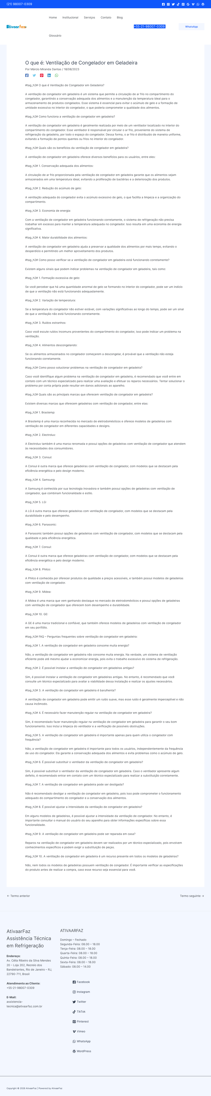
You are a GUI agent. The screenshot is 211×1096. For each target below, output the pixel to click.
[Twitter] (173, 4)
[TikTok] (178, 4)
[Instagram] (168, 4)
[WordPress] (202, 4)
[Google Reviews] (188, 4)
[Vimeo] (193, 4)
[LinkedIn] (49, 75)
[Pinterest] (183, 4)
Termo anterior (18, 896)
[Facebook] (163, 4)
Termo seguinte (192, 896)
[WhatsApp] (197, 4)
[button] (191, 26)
